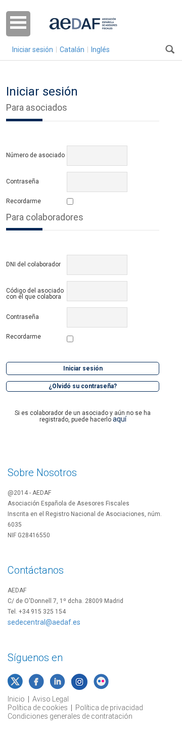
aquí (119, 419)
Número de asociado (35, 155)
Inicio (16, 699)
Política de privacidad (109, 708)
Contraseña (22, 181)
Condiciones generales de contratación (70, 716)
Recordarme (23, 201)
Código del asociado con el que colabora (35, 294)
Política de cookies (38, 708)
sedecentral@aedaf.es (44, 622)
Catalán (72, 49)
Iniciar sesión (32, 49)
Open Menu (18, 23)
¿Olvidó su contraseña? (83, 386)
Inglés (100, 49)
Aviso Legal (50, 699)
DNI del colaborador (33, 264)
